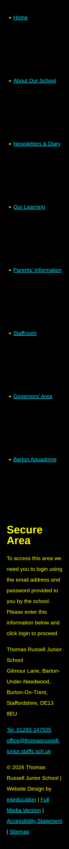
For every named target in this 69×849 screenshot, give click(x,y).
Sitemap (19, 832)
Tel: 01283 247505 (29, 730)
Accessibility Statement (34, 821)
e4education (21, 799)
